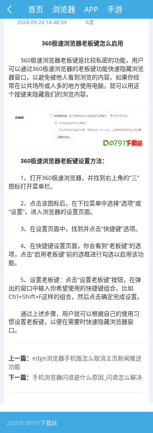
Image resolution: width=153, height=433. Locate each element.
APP (91, 9)
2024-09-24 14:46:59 (42, 22)
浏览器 (63, 9)
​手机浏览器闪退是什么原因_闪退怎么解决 (87, 377)
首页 (35, 9)
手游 (114, 9)
